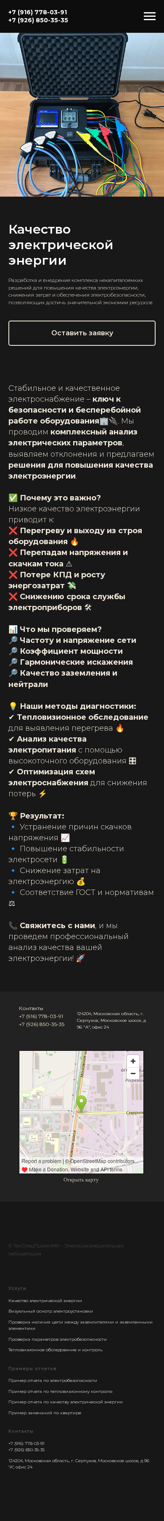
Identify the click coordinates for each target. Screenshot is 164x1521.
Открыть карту (81, 1179)
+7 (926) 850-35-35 (41, 1024)
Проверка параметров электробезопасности (57, 1339)
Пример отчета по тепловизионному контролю (60, 1391)
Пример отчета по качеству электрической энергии (65, 1402)
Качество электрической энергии (45, 1300)
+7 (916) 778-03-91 (41, 1016)
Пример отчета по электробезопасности (52, 1380)
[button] (82, 333)
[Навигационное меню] (150, 16)
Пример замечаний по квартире (44, 1413)
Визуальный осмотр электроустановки (50, 1311)
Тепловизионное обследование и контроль (55, 1350)
